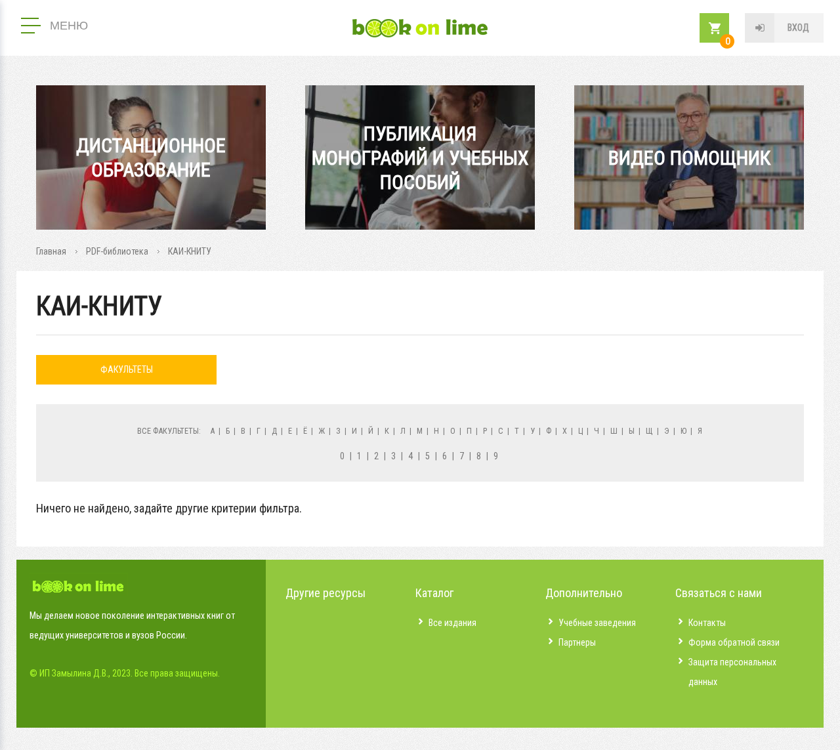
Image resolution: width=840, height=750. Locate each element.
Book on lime (420, 28)
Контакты (707, 622)
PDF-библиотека (117, 251)
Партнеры (577, 642)
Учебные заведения (597, 622)
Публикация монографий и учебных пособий (420, 158)
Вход (798, 27)
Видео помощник (689, 157)
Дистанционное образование (151, 157)
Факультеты (126, 369)
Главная (51, 251)
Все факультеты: (169, 431)
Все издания (452, 622)
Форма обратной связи (734, 642)
